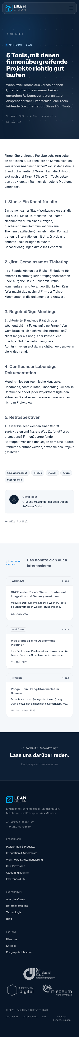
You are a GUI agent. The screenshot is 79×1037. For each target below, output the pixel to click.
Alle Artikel (16, 34)
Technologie (13, 912)
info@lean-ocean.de (20, 821)
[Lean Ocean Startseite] (16, 8)
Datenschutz (30, 1016)
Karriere (11, 945)
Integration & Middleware (21, 853)
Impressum (12, 1016)
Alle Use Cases (15, 899)
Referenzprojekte (17, 905)
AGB (44, 1016)
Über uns (11, 939)
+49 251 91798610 (18, 826)
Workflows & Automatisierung (24, 859)
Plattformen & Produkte (20, 846)
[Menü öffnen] (71, 8)
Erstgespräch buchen (19, 952)
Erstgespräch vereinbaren (39, 764)
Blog (9, 918)
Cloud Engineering (17, 872)
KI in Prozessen (15, 866)
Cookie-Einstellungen (62, 1018)
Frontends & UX (16, 879)
